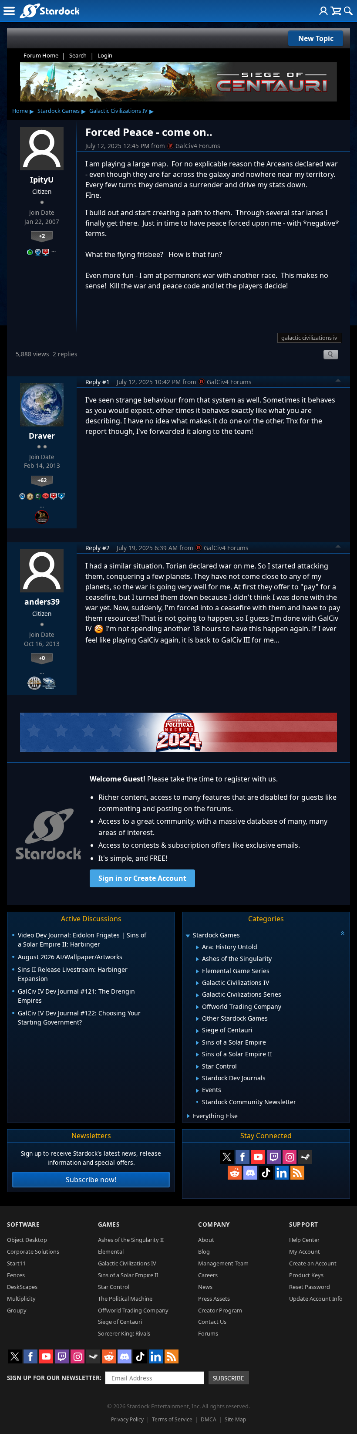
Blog (204, 1251)
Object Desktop (27, 1240)
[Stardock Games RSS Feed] (297, 1172)
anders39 (42, 601)
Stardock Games (58, 111)
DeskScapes (22, 1287)
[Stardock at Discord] (250, 1172)
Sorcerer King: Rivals (124, 1333)
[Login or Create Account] (323, 11)
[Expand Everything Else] (188, 1116)
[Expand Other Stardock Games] (197, 1019)
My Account (304, 1251)
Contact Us (212, 1322)
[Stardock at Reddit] (234, 1172)
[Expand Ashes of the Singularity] (197, 959)
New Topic (315, 38)
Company (214, 1224)
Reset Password (309, 1287)
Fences (16, 1275)
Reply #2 (97, 548)
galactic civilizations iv (309, 338)
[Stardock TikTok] (266, 1172)
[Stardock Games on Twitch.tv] (274, 1157)
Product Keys (306, 1275)
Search (78, 55)
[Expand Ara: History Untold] (197, 947)
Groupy (17, 1310)
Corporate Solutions (33, 1251)
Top (338, 382)
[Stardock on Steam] (305, 1157)
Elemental (111, 1251)
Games (109, 1224)
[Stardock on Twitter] (227, 1157)
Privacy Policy (127, 1419)
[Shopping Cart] (335, 11)
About (206, 1240)
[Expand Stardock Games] (187, 935)
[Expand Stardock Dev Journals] (197, 1078)
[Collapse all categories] (342, 933)
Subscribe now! (91, 1179)
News (205, 1287)
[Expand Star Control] (197, 1067)
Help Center (304, 1240)
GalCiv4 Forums (197, 146)
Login (105, 55)
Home (20, 111)
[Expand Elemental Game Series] (197, 971)
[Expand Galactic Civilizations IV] (197, 983)
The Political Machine (125, 1298)
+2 (42, 236)
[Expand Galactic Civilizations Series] (197, 995)
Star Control (113, 1287)
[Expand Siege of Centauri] (197, 1031)
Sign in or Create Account (142, 878)
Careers (208, 1275)
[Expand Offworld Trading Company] (197, 1007)
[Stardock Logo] (49, 10)
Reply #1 (97, 382)
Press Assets (214, 1298)
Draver (42, 435)
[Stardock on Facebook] (242, 1157)
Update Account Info (316, 1298)
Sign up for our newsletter (53, 1377)
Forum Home (41, 55)
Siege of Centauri (120, 1322)
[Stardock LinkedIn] (282, 1172)
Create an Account (313, 1263)
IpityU (42, 179)
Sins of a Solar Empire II (128, 1275)
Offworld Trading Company (133, 1310)
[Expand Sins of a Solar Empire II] (197, 1054)
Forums (208, 1333)
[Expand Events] (197, 1091)
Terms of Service (172, 1419)
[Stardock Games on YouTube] (258, 1157)
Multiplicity (21, 1298)
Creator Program (220, 1310)
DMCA (208, 1419)
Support (303, 1224)
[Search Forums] (348, 11)
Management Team (223, 1263)
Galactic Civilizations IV (118, 111)
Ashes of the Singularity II (131, 1240)
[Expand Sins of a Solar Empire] (197, 1043)
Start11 (16, 1263)
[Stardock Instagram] (289, 1157)
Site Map (235, 1419)
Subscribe (228, 1378)
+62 (42, 480)
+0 (42, 658)
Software (23, 1224)
